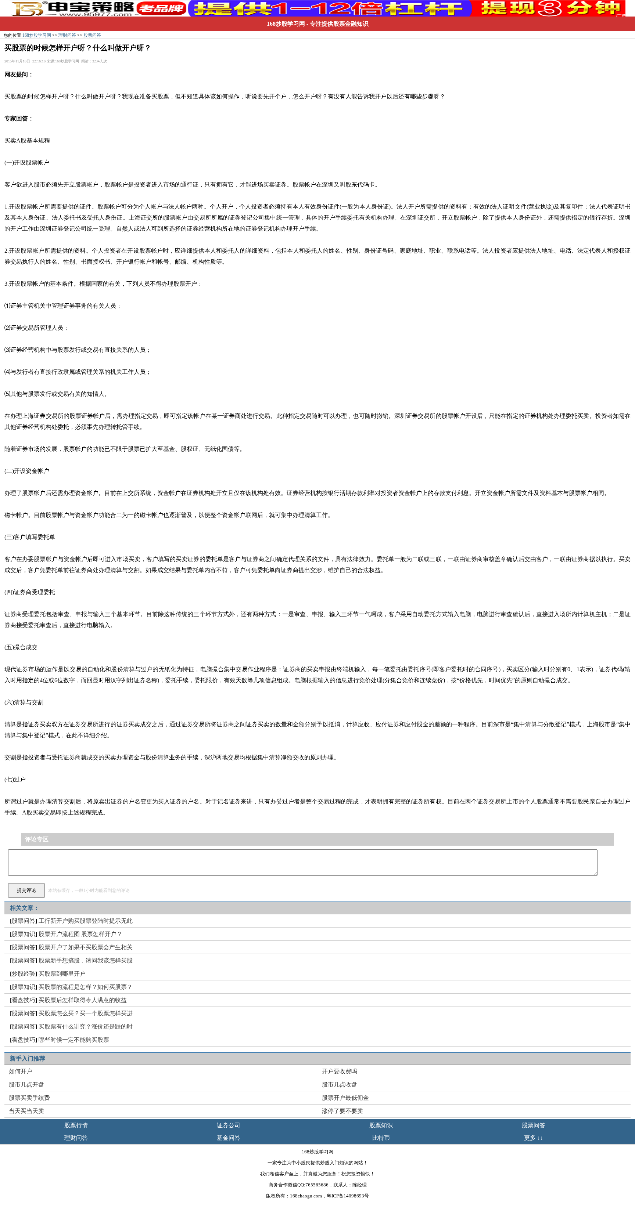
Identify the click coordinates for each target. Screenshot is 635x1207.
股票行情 (76, 1125)
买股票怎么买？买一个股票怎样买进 (86, 1013)
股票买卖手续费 (29, 1098)
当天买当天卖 (26, 1111)
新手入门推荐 (27, 1058)
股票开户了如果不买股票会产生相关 (86, 947)
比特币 (381, 1138)
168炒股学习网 (286, 24)
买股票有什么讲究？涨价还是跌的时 (86, 1026)
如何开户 (20, 1071)
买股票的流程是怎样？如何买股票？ (86, 987)
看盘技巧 (23, 1000)
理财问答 (67, 35)
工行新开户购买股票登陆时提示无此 (86, 921)
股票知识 (23, 934)
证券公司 (228, 1125)
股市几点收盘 (339, 1084)
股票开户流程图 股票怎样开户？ (80, 934)
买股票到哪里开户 (62, 974)
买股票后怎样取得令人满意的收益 (83, 1000)
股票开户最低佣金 (345, 1098)
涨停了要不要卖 (342, 1111)
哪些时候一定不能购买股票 (74, 1040)
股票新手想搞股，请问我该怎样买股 (86, 960)
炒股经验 (23, 974)
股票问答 (92, 35)
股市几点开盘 (26, 1084)
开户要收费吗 (339, 1071)
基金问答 (228, 1138)
